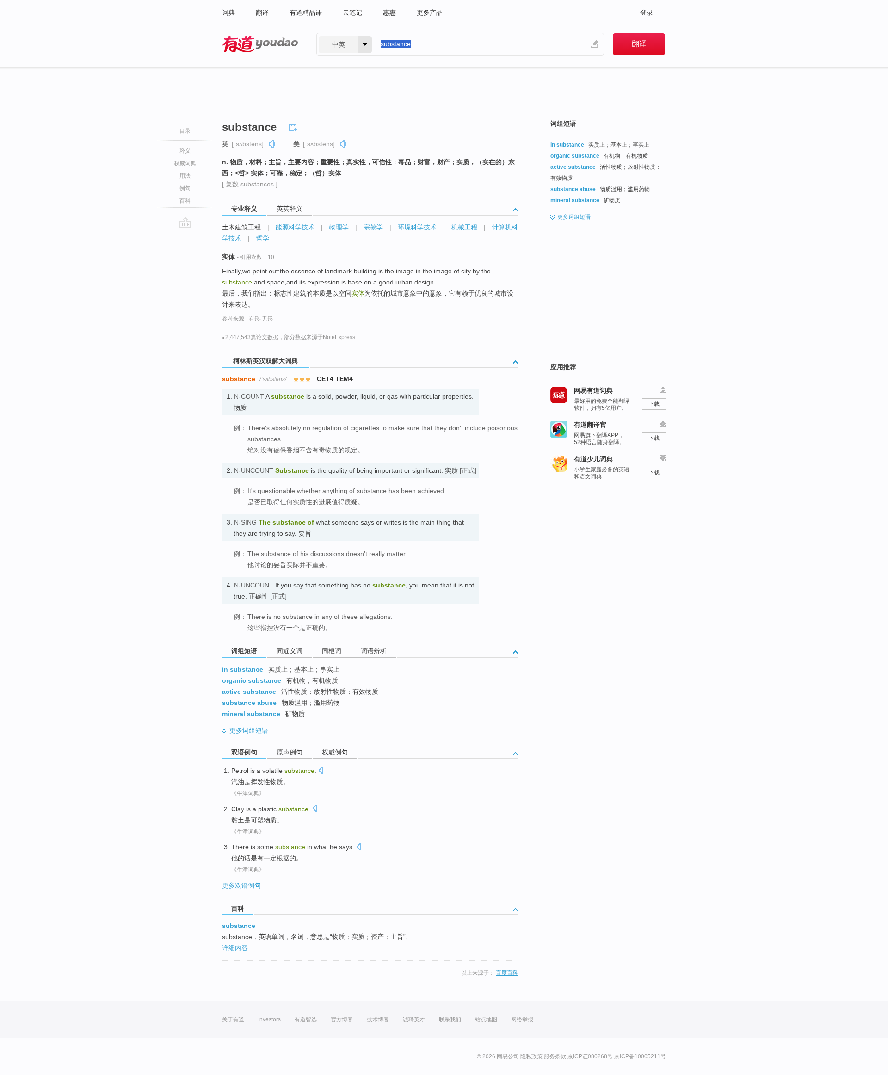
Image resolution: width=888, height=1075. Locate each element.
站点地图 (486, 1019)
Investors (269, 1019)
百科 (185, 201)
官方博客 (342, 1019)
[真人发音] (272, 144)
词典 (228, 12)
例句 (185, 188)
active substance (249, 691)
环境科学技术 (417, 227)
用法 (185, 176)
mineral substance (251, 713)
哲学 (262, 238)
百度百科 (507, 973)
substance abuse (249, 702)
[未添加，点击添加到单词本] (294, 126)
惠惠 (389, 12)
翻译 (262, 12)
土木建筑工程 (241, 227)
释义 (185, 151)
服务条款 (555, 1056)
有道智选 (306, 1019)
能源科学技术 (295, 227)
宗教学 (373, 227)
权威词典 (185, 163)
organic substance (251, 680)
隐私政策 (531, 1056)
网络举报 (522, 1019)
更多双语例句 (241, 885)
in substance (242, 669)
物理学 (339, 227)
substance (238, 925)
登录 (646, 12)
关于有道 (233, 1019)
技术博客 (378, 1019)
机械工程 (464, 227)
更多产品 (430, 12)
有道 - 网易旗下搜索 (260, 44)
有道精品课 (306, 12)
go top (185, 222)
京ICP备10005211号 (640, 1056)
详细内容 (235, 947)
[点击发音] (320, 771)
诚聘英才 (414, 1019)
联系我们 (450, 1019)
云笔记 (352, 12)
